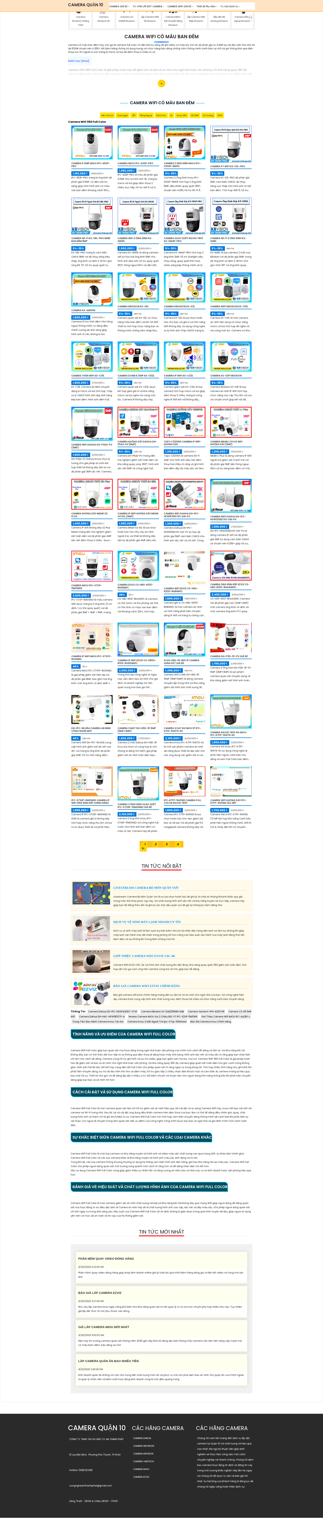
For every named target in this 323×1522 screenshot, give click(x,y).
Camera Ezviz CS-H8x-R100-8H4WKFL (135, 586)
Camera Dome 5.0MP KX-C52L (136, 375)
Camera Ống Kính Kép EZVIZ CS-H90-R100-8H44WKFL (229, 586)
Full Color (161, 115)
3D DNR (195, 115)
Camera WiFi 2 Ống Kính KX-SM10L (135, 240)
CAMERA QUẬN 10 (85, 5)
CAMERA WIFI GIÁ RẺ (179, 6)
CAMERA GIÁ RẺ (118, 6)
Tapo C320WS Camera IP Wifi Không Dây (182, 443)
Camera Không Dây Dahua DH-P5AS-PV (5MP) (137, 443)
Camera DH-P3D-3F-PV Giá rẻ (229, 656)
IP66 (220, 115)
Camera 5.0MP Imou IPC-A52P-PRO (90, 165)
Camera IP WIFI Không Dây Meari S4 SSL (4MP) (138, 515)
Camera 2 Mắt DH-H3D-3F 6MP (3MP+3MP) (137, 729)
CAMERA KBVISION (143, 1453)
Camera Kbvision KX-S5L (133, 306)
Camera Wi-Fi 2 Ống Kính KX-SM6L (228, 240)
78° (134, 115)
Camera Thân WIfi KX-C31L (87, 375)
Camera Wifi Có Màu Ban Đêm (161, 36)
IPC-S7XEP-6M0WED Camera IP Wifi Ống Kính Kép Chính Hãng (90, 802)
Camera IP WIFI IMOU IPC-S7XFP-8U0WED (91, 658)
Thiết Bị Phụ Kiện (206, 6)
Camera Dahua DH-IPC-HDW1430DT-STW (112, 1011)
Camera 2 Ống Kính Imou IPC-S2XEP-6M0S (182, 165)
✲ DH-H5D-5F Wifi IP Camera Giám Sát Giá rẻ (181, 662)
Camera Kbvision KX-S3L (179, 306)
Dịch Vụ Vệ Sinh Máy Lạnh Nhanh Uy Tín (147, 922)
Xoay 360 (182, 115)
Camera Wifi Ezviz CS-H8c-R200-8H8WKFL (181, 590)
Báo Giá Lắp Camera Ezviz (99, 1293)
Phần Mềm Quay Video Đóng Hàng (106, 1258)
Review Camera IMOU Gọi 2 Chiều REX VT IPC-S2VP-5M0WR (163, 1016)
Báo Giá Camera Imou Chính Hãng (210, 1021)
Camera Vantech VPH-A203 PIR (206, 1011)
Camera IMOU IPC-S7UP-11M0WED (86, 587)
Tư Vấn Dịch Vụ (229, 6)
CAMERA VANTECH (143, 1461)
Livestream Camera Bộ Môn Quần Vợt (146, 887)
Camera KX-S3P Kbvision (226, 375)
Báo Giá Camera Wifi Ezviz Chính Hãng (146, 986)
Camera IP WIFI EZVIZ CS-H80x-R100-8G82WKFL (137, 662)
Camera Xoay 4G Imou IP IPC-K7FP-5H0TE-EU (182, 729)
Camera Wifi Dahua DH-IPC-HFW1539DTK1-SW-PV (181, 515)
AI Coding (208, 115)
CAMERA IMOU (141, 1469)
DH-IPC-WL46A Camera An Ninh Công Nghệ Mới (91, 729)
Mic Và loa (107, 115)
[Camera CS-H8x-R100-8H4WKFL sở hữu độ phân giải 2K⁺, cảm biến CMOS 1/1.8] (138, 566)
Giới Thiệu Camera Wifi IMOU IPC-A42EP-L (225, 1016)
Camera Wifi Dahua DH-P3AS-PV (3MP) (91, 446)
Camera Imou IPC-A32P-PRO (135, 163)
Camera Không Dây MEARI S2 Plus (89, 515)
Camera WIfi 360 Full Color (87, 122)
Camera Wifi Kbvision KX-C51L (229, 306)
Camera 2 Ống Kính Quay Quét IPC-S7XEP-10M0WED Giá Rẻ (137, 806)
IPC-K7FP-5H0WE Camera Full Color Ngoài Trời (182, 802)
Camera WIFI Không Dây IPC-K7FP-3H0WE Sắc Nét (228, 802)
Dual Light (122, 115)
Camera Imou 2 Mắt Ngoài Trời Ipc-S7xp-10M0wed (157, 1021)
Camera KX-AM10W (83, 310)
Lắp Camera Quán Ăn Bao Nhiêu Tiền (108, 1361)
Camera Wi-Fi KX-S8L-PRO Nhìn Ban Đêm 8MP (90, 240)
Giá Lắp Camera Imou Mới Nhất (103, 1327)
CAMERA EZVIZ (141, 1477)
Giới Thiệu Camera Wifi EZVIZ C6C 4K (144, 956)
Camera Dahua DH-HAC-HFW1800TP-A (102, 1016)
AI (171, 115)
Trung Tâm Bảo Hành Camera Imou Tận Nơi (97, 1021)
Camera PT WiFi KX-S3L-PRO (227, 166)
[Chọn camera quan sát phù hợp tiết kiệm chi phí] (251, 17)
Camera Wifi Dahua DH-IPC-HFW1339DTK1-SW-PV (228, 518)
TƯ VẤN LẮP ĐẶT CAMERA (147, 6)
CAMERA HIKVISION (143, 1446)
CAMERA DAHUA (142, 1438)
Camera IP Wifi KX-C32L (178, 375)
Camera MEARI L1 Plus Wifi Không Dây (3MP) (226, 443)
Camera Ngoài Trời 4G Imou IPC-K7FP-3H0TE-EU (228, 734)
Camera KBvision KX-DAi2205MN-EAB (162, 1011)
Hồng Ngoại (146, 115)
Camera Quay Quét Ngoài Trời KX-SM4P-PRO (183, 240)
